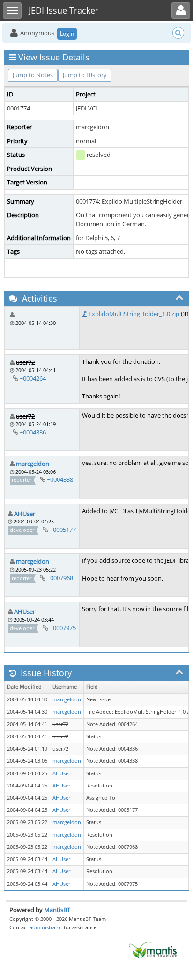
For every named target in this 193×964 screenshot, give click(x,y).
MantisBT (57, 909)
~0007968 (60, 578)
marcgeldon (32, 463)
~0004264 (33, 378)
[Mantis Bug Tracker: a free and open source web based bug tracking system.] (153, 949)
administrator (46, 927)
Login (67, 33)
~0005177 (63, 529)
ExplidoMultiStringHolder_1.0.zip (134, 313)
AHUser (24, 513)
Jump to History (85, 75)
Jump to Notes (33, 75)
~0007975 (63, 628)
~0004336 (33, 432)
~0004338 (60, 479)
